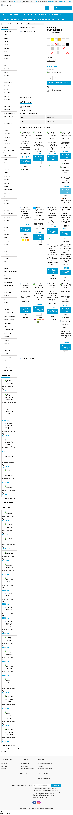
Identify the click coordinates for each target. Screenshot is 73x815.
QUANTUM (7, 292)
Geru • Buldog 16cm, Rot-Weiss (9, 657)
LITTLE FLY (7, 193)
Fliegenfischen (44, 15)
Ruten (16, 15)
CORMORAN (8, 82)
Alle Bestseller (11, 498)
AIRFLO (6, 38)
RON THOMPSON (9, 306)
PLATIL (6, 275)
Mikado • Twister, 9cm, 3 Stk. (25, 217)
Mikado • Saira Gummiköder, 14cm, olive (25, 297)
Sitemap (4, 771)
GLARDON (7, 134)
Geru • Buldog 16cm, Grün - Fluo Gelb (9, 629)
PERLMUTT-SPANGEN (10, 272)
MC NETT (7, 203)
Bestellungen (24, 766)
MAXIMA (6, 200)
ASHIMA (6, 45)
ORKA (6, 251)
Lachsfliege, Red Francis (9, 570)
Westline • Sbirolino (9, 516)
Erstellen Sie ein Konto (64, 1)
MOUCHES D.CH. (9, 224)
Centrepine (8, 79)
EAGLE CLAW (8, 110)
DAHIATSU (7, 93)
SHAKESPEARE (8, 330)
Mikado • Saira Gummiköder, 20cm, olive (65, 335)
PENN (6, 268)
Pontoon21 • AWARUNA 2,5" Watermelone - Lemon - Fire (9, 688)
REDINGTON (7, 296)
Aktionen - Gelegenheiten (46, 19)
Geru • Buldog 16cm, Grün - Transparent (9, 586)
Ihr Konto (24, 759)
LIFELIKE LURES (8, 190)
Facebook (4, 751)
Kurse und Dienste (28, 19)
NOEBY (6, 238)
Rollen (9, 15)
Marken (4, 28)
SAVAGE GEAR (8, 313)
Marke (49, 33)
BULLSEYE (7, 72)
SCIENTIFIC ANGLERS (10, 320)
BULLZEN (6, 76)
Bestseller (5, 376)
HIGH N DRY (7, 156)
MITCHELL (7, 217)
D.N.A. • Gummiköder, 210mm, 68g (39, 145)
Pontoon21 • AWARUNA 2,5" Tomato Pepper (9, 704)
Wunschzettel (26, 1)
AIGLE (6, 35)
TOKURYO (7, 367)
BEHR (6, 52)
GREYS (6, 140)
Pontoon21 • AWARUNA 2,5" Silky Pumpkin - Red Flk (9, 721)
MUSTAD (7, 227)
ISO (5, 163)
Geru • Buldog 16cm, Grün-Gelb (9, 671)
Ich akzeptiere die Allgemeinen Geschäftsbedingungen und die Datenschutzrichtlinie (44, 795)
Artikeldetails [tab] (26, 97)
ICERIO (6, 159)
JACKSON (7, 169)
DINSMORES (8, 106)
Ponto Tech (7, 279)
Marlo (6, 197)
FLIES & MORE (8, 120)
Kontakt (3, 1)
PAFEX (6, 262)
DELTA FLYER (7, 103)
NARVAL (6, 234)
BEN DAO (7, 55)
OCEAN (6, 244)
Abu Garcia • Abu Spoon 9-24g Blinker (9, 386)
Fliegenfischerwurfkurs (9, 556)
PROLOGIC (7, 289)
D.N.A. (6, 89)
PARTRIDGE (7, 265)
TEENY (6, 354)
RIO (5, 299)
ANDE (6, 41)
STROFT (6, 340)
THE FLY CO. (7, 357)
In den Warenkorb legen (58, 82)
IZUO (5, 166)
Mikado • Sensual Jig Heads (9, 416)
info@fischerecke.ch (44, 778)
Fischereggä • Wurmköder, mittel (9, 447)
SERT (5, 326)
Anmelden (51, 1)
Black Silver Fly (8, 69)
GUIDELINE (7, 144)
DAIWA (6, 96)
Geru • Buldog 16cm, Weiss (9, 643)
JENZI (6, 173)
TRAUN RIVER (8, 371)
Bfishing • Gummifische (9, 490)
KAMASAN (7, 180)
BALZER (6, 48)
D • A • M (6, 86)
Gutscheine (23, 773)
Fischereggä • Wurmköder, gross (9, 462)
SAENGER (7, 309)
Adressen (23, 771)
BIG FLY (6, 62)
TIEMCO (6, 361)
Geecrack (7, 127)
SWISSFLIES (7, 350)
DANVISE (7, 99)
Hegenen (61, 19)
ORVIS (6, 255)
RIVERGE (6, 303)
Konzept (4, 766)
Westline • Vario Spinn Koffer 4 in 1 (9, 530)
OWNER (6, 258)
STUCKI (6, 343)
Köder (23, 15)
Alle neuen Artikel (10, 745)
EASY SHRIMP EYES (9, 113)
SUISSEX (6, 347)
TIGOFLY (6, 364)
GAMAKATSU (8, 123)
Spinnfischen (32, 15)
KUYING (6, 183)
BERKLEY (6, 58)
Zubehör (6, 19)
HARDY (6, 147)
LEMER (6, 186)
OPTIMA (6, 248)
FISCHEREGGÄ (8, 117)
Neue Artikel (6, 508)
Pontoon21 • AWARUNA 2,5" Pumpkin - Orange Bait (9, 737)
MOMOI (6, 221)
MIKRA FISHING (8, 214)
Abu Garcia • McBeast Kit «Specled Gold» (65, 143)
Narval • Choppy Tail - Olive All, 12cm (52, 219)
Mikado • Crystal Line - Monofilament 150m (9, 431)
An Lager (22, 110)
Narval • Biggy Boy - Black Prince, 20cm (65, 297)
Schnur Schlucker (9, 316)
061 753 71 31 (17, 1)
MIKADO (6, 210)
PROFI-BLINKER (8, 285)
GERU (6, 130)
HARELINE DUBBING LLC (9, 151)
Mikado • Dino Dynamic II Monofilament (9, 478)
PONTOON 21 (8, 282)
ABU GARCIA (8, 31)
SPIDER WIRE (8, 333)
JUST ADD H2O (8, 176)
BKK (5, 65)
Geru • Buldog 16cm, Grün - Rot (9, 600)
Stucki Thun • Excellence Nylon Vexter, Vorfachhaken (9, 402)
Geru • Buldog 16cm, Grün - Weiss (9, 613)
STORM (6, 337)
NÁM (5, 231)
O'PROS (6, 241)
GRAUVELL (7, 137)
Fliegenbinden (57, 15)
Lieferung (4, 764)
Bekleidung (15, 19)
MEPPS (6, 207)
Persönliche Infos (25, 764)
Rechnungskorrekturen (27, 768)
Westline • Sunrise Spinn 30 (9, 544)
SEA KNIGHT (7, 323)
